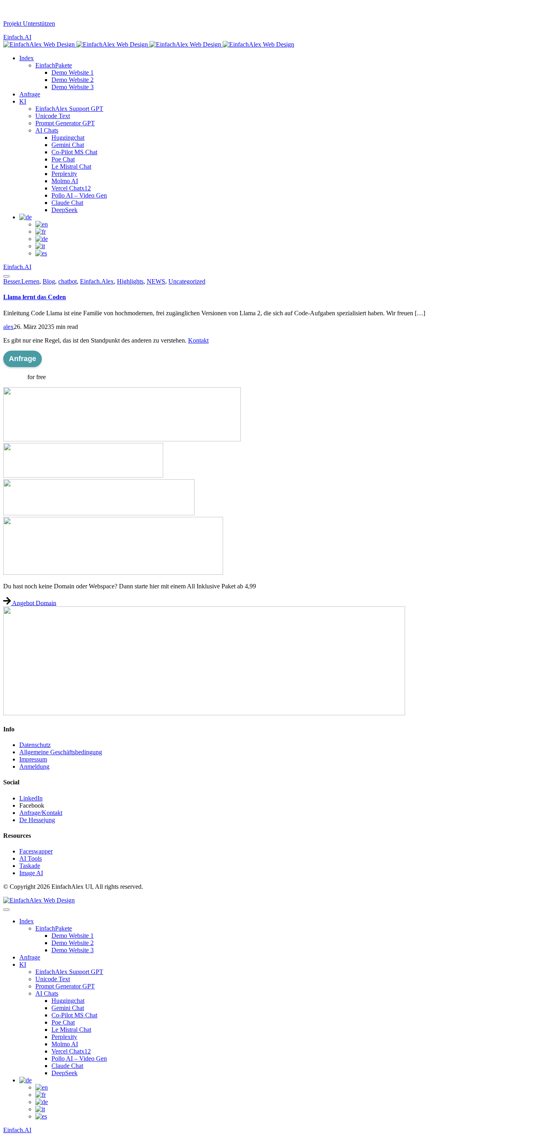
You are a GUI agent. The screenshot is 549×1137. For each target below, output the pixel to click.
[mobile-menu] (6, 276)
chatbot (67, 281)
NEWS (156, 281)
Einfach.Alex (97, 281)
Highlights (130, 281)
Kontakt (198, 340)
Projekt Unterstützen (29, 23)
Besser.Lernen (21, 281)
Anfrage (22, 359)
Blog (49, 281)
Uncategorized (186, 281)
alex (8, 326)
